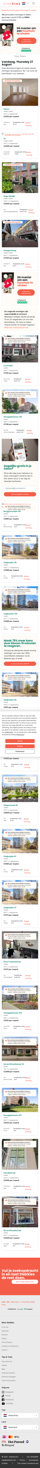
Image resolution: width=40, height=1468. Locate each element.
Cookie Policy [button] (9, 732)
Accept (20, 741)
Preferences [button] (20, 735)
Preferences (20, 751)
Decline (20, 746)
